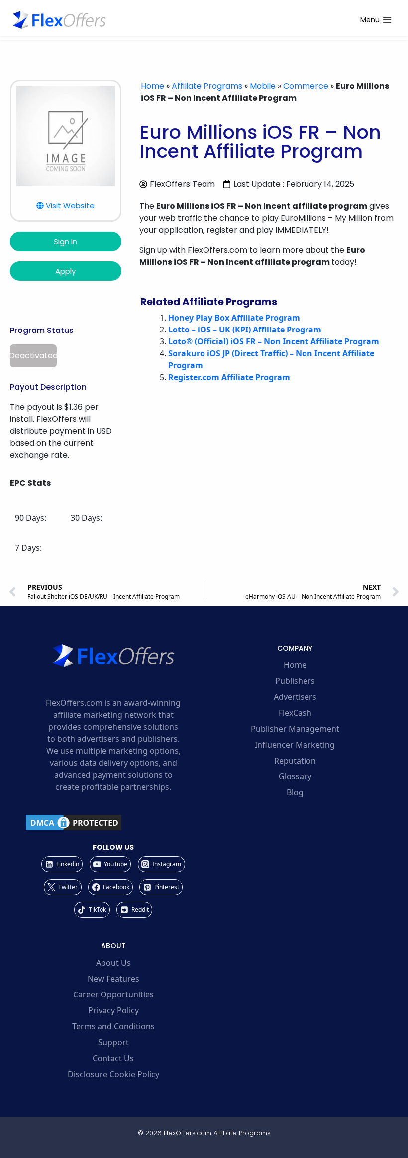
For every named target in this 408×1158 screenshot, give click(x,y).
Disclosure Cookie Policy (113, 1074)
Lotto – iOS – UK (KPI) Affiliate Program (244, 329)
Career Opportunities (113, 994)
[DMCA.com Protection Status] (113, 822)
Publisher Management (295, 728)
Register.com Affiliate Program (229, 377)
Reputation (295, 760)
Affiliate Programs (207, 86)
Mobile (263, 86)
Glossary (295, 776)
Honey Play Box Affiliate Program (234, 317)
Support (113, 1042)
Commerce (305, 86)
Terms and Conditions (113, 1026)
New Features (113, 978)
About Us (113, 962)
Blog (295, 792)
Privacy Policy (113, 1010)
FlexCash (295, 712)
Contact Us (113, 1058)
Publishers (295, 680)
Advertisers (295, 696)
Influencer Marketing (295, 744)
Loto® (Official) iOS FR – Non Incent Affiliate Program (273, 341)
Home (152, 86)
